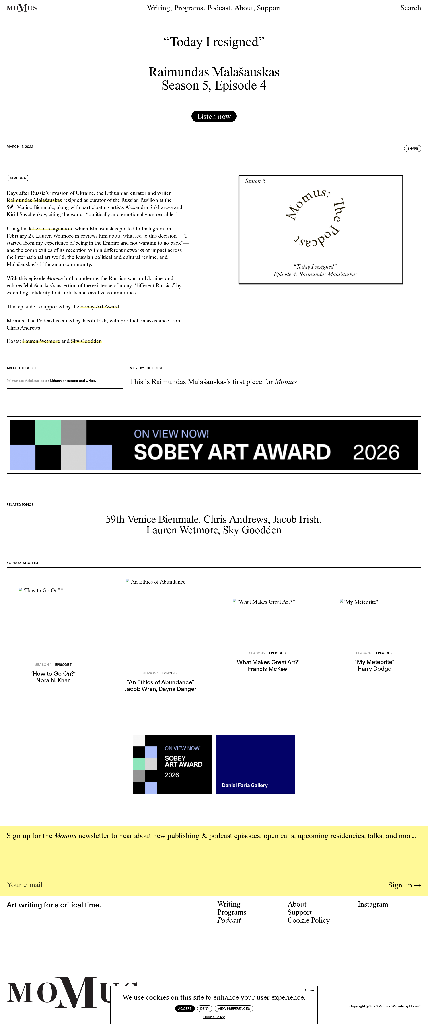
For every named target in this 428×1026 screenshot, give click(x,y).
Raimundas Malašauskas (34, 200)
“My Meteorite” (374, 661)
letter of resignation (50, 229)
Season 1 (150, 673)
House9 (415, 1006)
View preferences (234, 1009)
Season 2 (257, 653)
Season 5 (18, 178)
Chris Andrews (236, 520)
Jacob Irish (296, 520)
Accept (184, 1009)
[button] (309, 990)
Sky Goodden (252, 531)
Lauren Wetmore (182, 531)
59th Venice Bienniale (152, 520)
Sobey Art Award (99, 307)
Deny (204, 1009)
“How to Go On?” (53, 673)
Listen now (214, 117)
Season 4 (43, 665)
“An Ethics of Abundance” (160, 682)
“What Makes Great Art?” (267, 662)
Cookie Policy (214, 1017)
